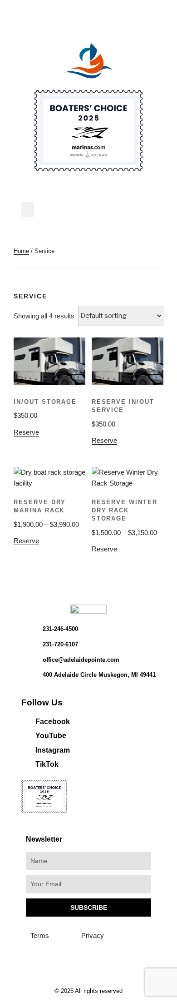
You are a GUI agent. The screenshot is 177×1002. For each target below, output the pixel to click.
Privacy (92, 935)
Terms (39, 935)
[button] (27, 209)
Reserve (26, 432)
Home (21, 251)
